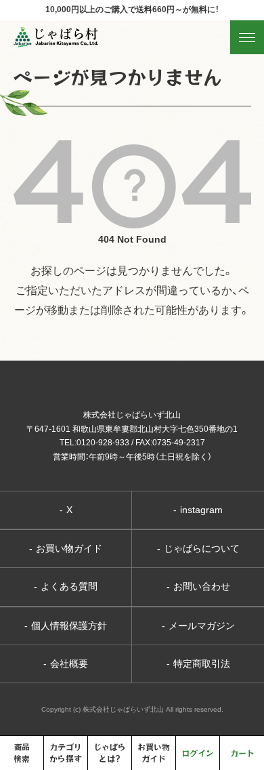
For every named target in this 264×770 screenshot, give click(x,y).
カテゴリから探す (65, 752)
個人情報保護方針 (65, 625)
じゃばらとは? (109, 752)
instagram (198, 509)
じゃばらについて (198, 548)
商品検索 (22, 752)
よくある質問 (65, 586)
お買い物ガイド (65, 548)
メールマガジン (198, 625)
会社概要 (65, 663)
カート (242, 752)
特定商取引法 (198, 663)
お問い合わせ (198, 586)
